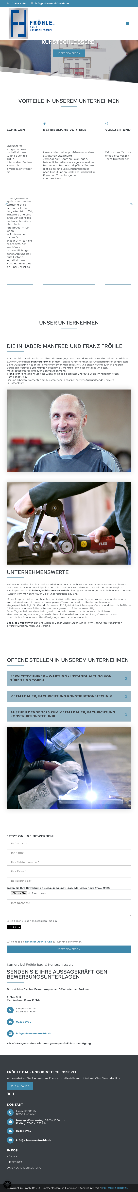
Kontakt (13, 1156)
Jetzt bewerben (69, 53)
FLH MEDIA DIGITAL (115, 1187)
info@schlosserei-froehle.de (52, 3)
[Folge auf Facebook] (13, 1094)
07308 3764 (19, 3)
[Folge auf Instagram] (8, 1094)
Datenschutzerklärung (38, 941)
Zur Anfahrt (20, 1086)
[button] (131, 204)
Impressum (14, 1162)
